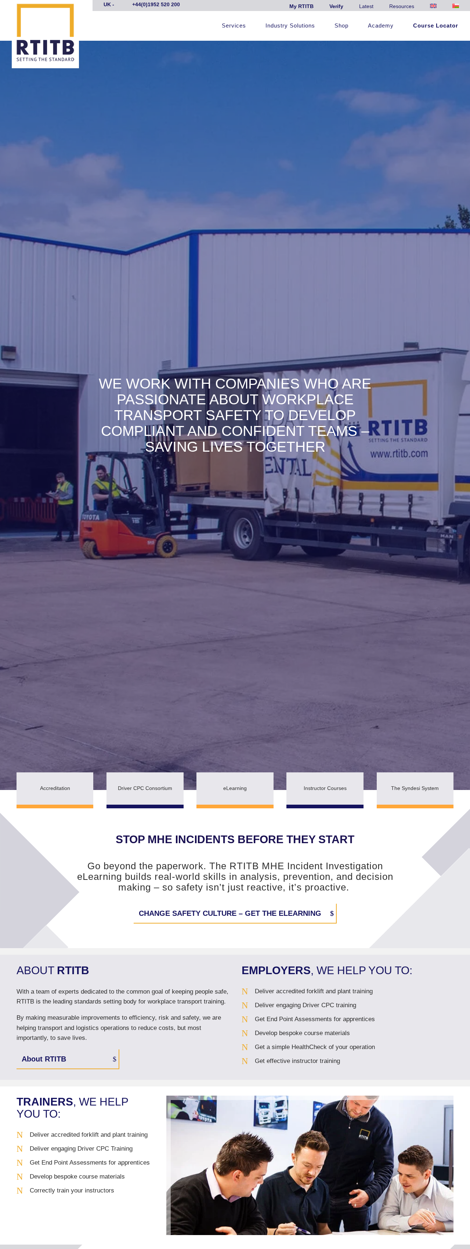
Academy (381, 26)
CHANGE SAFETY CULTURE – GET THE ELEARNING (230, 913)
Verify (336, 6)
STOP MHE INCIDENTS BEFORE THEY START (235, 839)
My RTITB (301, 6)
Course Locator (435, 26)
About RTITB (44, 1059)
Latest (366, 6)
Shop (341, 26)
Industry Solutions (290, 26)
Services (234, 26)
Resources (401, 6)
